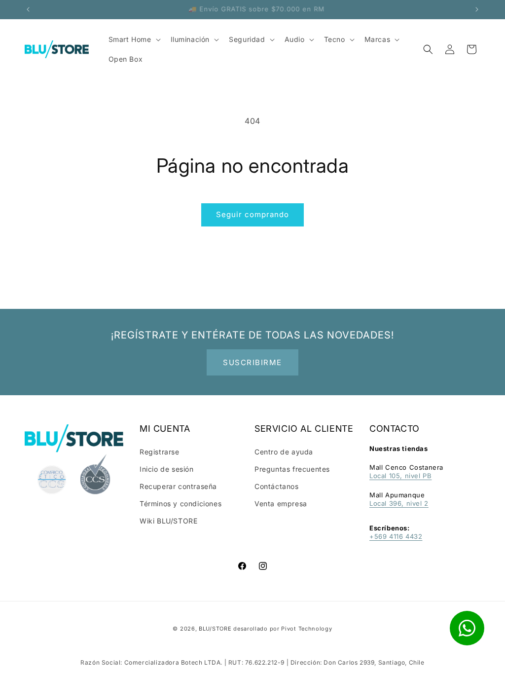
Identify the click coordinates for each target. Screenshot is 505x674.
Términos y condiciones (180, 503)
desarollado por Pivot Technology (282, 628)
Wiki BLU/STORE (168, 521)
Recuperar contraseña (178, 486)
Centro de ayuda (283, 452)
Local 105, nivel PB (400, 476)
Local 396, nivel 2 (399, 503)
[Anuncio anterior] (28, 9)
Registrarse (160, 452)
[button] (428, 49)
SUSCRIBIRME (252, 362)
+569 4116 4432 (395, 536)
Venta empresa (280, 503)
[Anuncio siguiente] (477, 9)
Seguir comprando (252, 214)
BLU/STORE (215, 628)
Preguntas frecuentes (292, 469)
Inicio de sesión (167, 469)
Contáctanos (276, 486)
